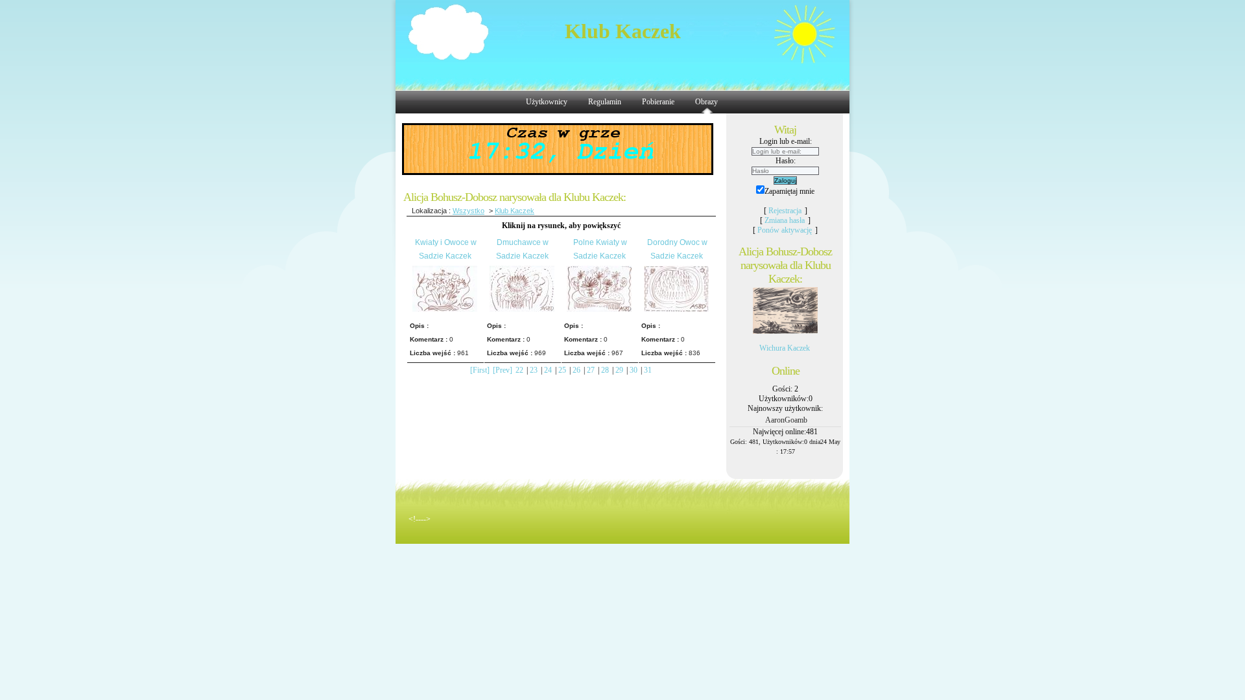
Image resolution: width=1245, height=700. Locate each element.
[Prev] (502, 370)
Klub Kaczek (623, 31)
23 (534, 370)
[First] (480, 370)
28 (605, 370)
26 (576, 370)
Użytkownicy (546, 101)
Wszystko (468, 211)
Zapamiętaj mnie (789, 191)
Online (786, 370)
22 (519, 370)
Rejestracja (784, 210)
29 (619, 370)
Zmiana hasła (785, 220)
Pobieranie (658, 101)
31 (648, 370)
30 (633, 370)
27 (591, 370)
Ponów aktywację (784, 230)
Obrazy (706, 101)
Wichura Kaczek (784, 348)
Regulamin (604, 101)
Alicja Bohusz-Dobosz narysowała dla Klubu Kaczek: (785, 265)
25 (562, 370)
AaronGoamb (786, 420)
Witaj (785, 129)
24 (548, 370)
